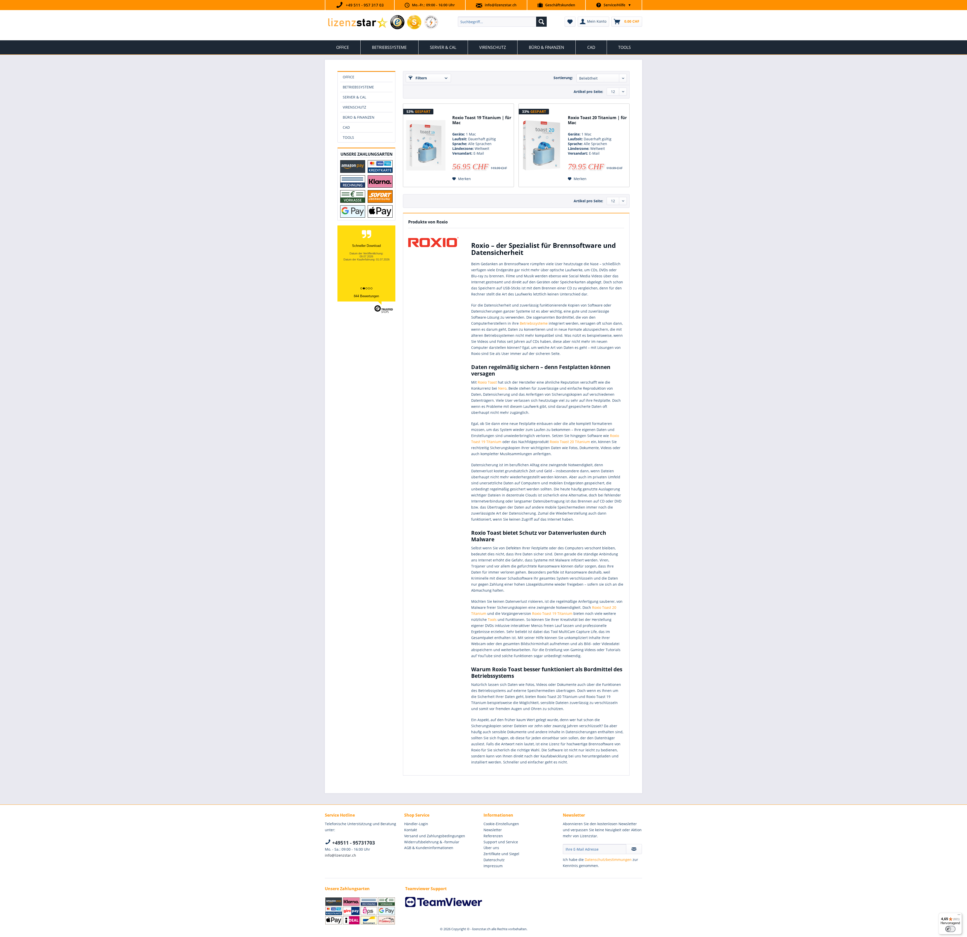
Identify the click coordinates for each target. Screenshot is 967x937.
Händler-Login (416, 823)
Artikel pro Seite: (588, 91)
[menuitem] (502, 22)
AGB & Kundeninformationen (428, 847)
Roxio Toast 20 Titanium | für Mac (597, 120)
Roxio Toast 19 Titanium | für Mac (481, 120)
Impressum (493, 865)
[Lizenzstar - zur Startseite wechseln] (357, 23)
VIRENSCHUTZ (354, 107)
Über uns (491, 847)
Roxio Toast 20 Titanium (570, 441)
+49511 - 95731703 (353, 843)
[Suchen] (541, 22)
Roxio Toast (487, 382)
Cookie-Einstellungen (501, 823)
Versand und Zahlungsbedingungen (434, 835)
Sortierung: (563, 77)
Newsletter (493, 829)
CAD (346, 127)
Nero (502, 388)
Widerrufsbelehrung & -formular (431, 842)
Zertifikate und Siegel (501, 853)
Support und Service (501, 842)
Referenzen (493, 835)
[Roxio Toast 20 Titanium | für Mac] (541, 145)
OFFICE (348, 77)
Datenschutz (494, 859)
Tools (492, 619)
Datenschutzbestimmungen (608, 859)
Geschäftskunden (560, 5)
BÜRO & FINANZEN (358, 117)
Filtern (421, 78)
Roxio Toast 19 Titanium (552, 613)
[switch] (950, 929)
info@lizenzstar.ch (500, 5)
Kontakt (410, 829)
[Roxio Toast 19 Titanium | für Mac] (425, 145)
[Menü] (959, 916)
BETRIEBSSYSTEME (358, 87)
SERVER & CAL (354, 97)
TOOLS (348, 137)
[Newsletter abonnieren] (634, 849)
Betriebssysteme (534, 323)
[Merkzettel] (570, 22)
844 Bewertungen (366, 296)
